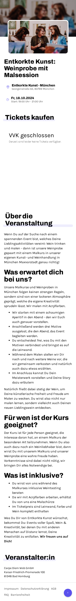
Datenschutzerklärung (35, 588)
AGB (53, 588)
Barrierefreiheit (20, 595)
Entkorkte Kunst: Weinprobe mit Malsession (30, 68)
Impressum (11, 588)
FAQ (6, 595)
